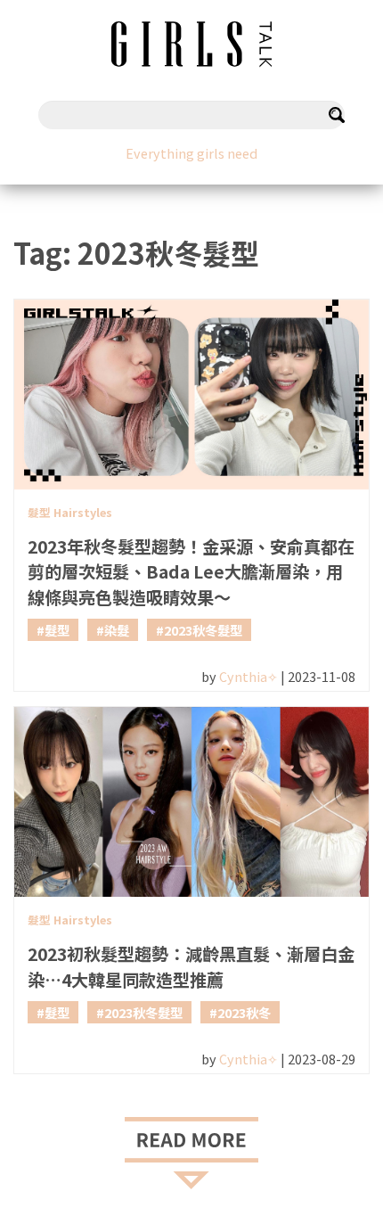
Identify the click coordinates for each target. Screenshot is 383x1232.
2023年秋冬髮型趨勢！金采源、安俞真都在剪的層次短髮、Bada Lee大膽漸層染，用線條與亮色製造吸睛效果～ (191, 572)
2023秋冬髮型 (203, 629)
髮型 (57, 629)
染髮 (116, 629)
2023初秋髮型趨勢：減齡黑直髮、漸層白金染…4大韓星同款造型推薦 (191, 966)
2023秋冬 (244, 1012)
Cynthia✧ (248, 676)
